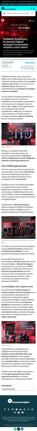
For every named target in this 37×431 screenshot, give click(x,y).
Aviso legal (20, 417)
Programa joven (12, 420)
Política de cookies (29, 417)
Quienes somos (6, 417)
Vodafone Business (8, 389)
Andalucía (30, 4)
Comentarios (31, 63)
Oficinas (14, 417)
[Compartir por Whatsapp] (15, 429)
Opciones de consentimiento (26, 419)
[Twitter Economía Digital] (18, 429)
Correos (14, 1)
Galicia (12, 4)
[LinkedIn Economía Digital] (22, 429)
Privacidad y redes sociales (10, 419)
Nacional (5, 4)
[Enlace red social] (5, 409)
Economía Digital (9, 62)
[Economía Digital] (8, 8)
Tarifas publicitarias (23, 420)
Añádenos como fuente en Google (29, 67)
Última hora (6, 1)
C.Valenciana (20, 4)
